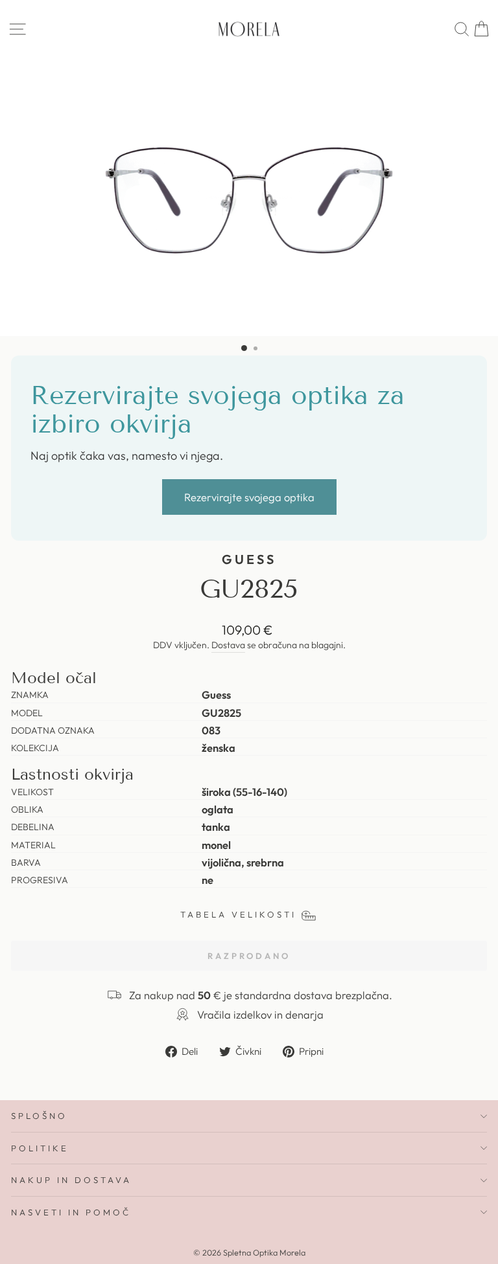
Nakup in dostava (71, 1180)
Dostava (228, 645)
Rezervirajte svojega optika (249, 497)
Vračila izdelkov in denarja (260, 1014)
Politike (40, 1148)
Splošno (39, 1116)
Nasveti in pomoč (71, 1212)
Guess (249, 559)
